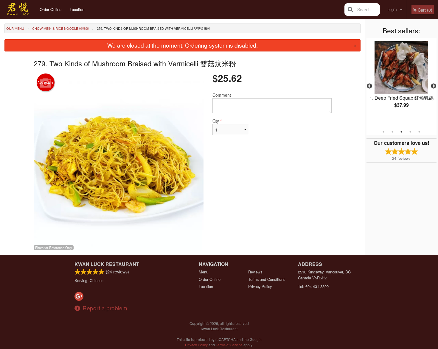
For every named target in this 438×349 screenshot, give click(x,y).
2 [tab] (392, 132)
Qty (217, 121)
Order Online (50, 9)
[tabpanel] (401, 79)
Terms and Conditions (266, 279)
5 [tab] (419, 132)
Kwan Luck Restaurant (106, 264)
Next (434, 86)
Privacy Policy (260, 286)
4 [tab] (410, 132)
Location (77, 9)
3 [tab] (401, 132)
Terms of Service (229, 344)
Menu (203, 272)
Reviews (255, 272)
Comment (221, 95)
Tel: (313, 286)
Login (392, 9)
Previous (369, 86)
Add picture (45, 82)
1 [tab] (383, 132)
